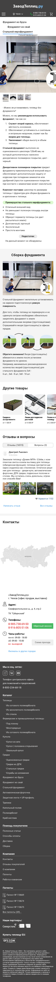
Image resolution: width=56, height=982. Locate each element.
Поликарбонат (10, 813)
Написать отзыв (11, 506)
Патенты (7, 874)
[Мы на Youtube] (18, 673)
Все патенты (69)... (12, 912)
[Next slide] (53, 69)
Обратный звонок (42, 626)
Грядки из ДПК (14, 764)
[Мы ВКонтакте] (11, 673)
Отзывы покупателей (14, 864)
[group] (13, 409)
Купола (6, 737)
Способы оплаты (11, 836)
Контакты (8, 859)
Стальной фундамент (14, 787)
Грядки (6, 755)
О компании (9, 869)
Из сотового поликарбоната (20, 705)
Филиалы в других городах (22, 651)
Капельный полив (12, 808)
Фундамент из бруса (13, 777)
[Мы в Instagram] (5, 673)
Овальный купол (15, 750)
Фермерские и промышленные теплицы (23, 718)
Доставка (7, 841)
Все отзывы (46, 506)
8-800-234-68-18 (12, 688)
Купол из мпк (13, 742)
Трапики (7, 803)
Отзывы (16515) (15, 445)
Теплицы (7, 700)
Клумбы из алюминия (17, 773)
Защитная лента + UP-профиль (18, 798)
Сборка (6, 846)
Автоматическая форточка (16, 792)
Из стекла (11, 714)
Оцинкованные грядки (17, 760)
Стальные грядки (15, 768)
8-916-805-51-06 (39, 15)
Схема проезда (42, 642)
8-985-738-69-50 (39, 13)
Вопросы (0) (40, 445)
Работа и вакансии (12, 879)
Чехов (18, 14)
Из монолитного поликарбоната (23, 710)
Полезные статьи (12, 831)
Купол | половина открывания (22, 746)
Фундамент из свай (13, 782)
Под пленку (12, 723)
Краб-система (10, 818)
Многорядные (13, 728)
